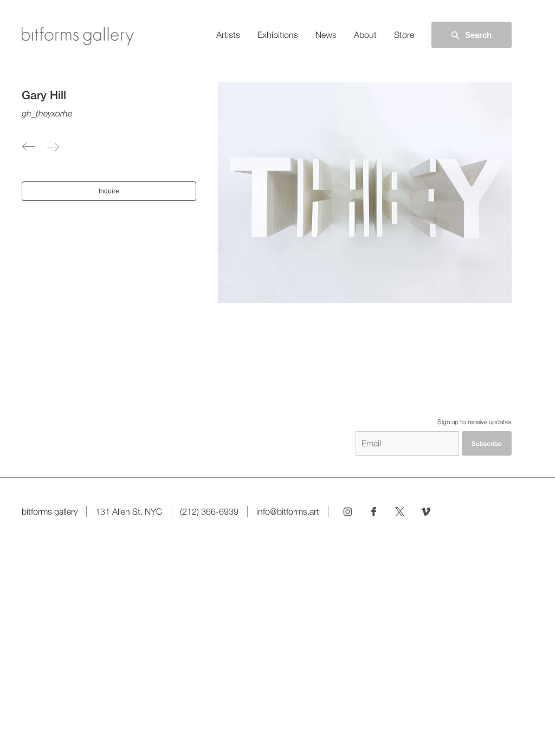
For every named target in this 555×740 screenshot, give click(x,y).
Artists (228, 35)
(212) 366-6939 (209, 511)
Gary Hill (44, 95)
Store (404, 35)
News (326, 35)
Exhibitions (277, 35)
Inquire (109, 191)
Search (478, 35)
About (365, 35)
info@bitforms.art (287, 511)
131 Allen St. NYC (128, 511)
